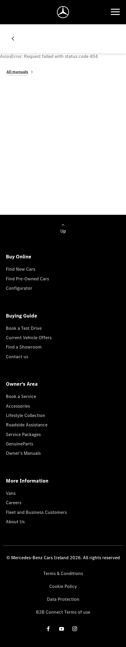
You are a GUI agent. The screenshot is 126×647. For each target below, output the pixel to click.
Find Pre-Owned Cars (27, 279)
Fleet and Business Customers (36, 512)
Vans (11, 493)
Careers (13, 503)
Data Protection (63, 599)
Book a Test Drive (24, 328)
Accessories (18, 406)
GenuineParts (19, 444)
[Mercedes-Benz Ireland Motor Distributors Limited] (63, 12)
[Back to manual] (15, 38)
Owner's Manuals (23, 453)
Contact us (17, 356)
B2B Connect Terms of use (63, 612)
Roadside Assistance (26, 425)
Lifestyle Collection (25, 415)
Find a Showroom (24, 347)
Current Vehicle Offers (29, 337)
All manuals (17, 72)
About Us (15, 522)
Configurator (19, 288)
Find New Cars (20, 269)
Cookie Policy (63, 586)
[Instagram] (74, 628)
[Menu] (115, 12)
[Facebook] (48, 628)
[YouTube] (61, 628)
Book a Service (21, 396)
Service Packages (23, 434)
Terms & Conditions (63, 573)
